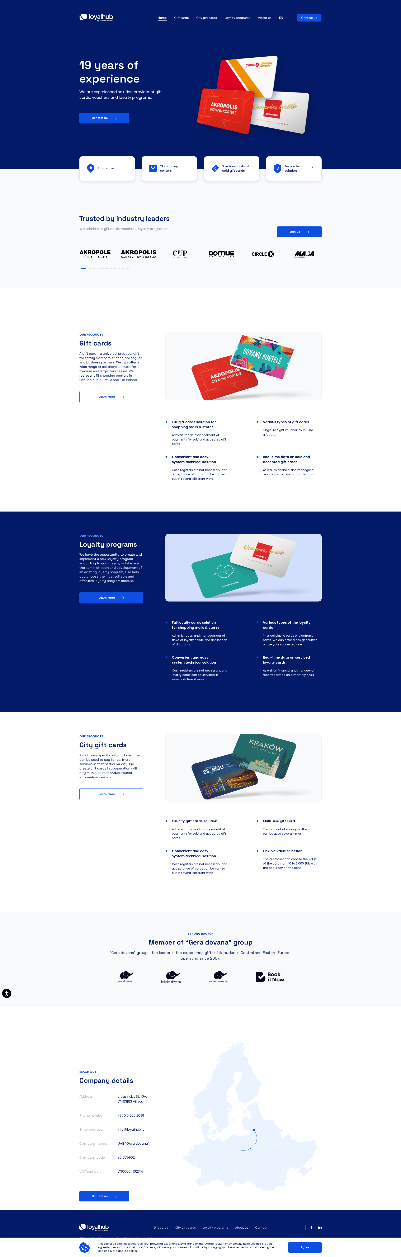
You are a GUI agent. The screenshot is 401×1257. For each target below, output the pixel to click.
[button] (83, 268)
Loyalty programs (237, 18)
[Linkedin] (320, 1228)
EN (281, 18)
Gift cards (181, 18)
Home (162, 18)
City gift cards (206, 18)
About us (265, 18)
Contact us (309, 18)
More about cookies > (125, 1251)
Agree (305, 1247)
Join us (294, 232)
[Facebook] (311, 1228)
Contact (261, 1227)
